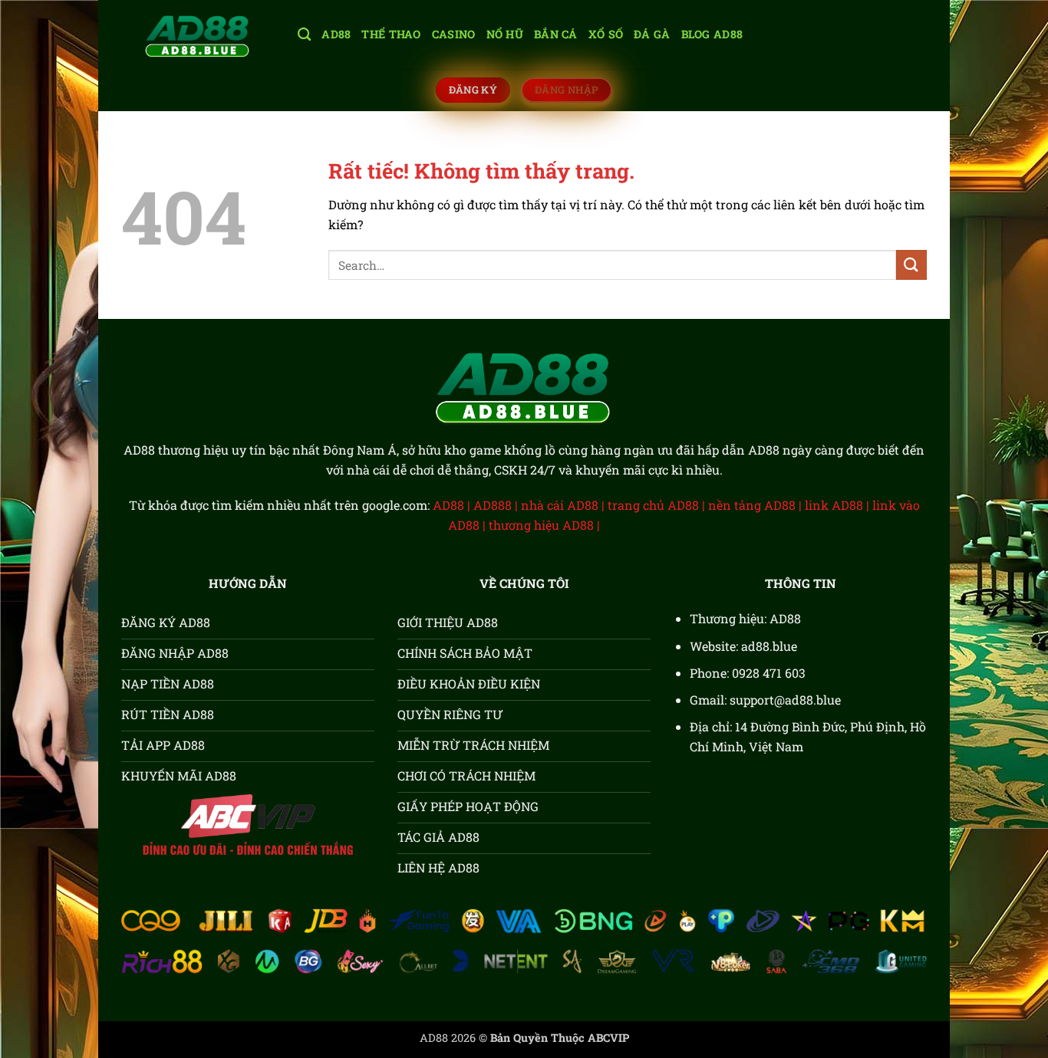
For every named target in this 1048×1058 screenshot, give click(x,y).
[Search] (304, 35)
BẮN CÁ (556, 34)
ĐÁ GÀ (652, 34)
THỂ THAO (390, 34)
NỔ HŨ (504, 34)
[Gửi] (911, 265)
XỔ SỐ (605, 34)
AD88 (336, 34)
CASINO (454, 34)
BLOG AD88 (712, 34)
